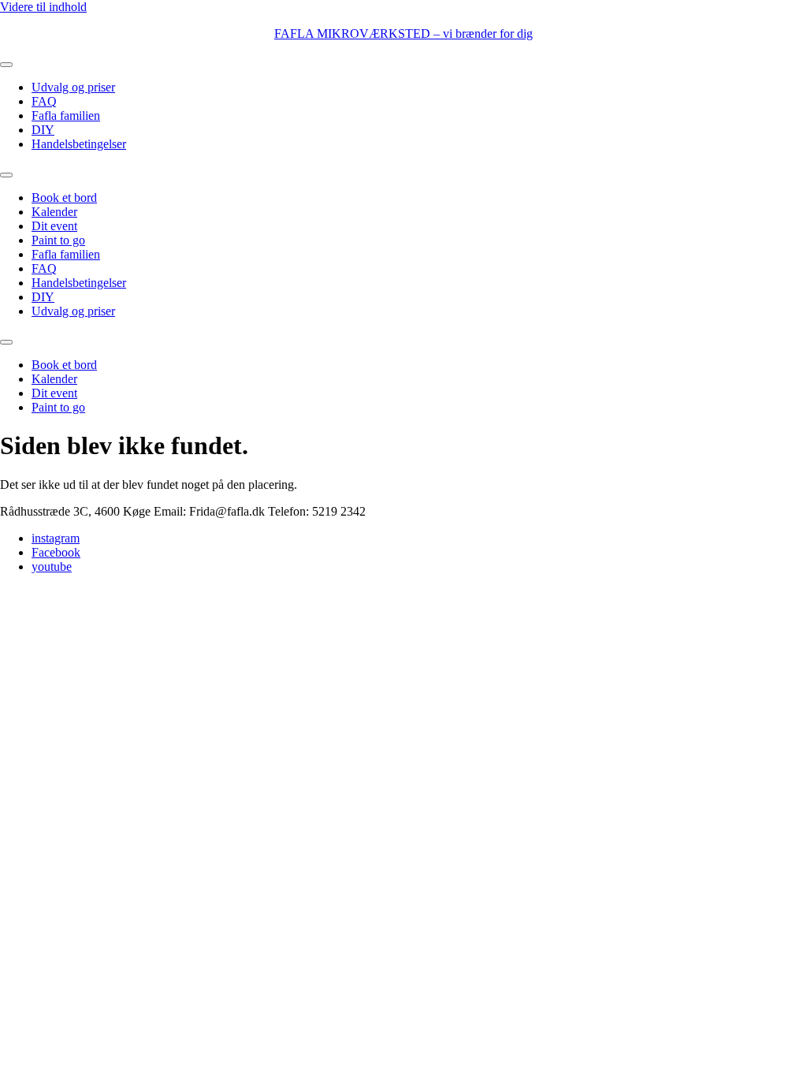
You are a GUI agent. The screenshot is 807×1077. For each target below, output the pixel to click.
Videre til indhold (43, 6)
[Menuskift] (6, 64)
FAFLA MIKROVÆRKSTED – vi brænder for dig (403, 33)
